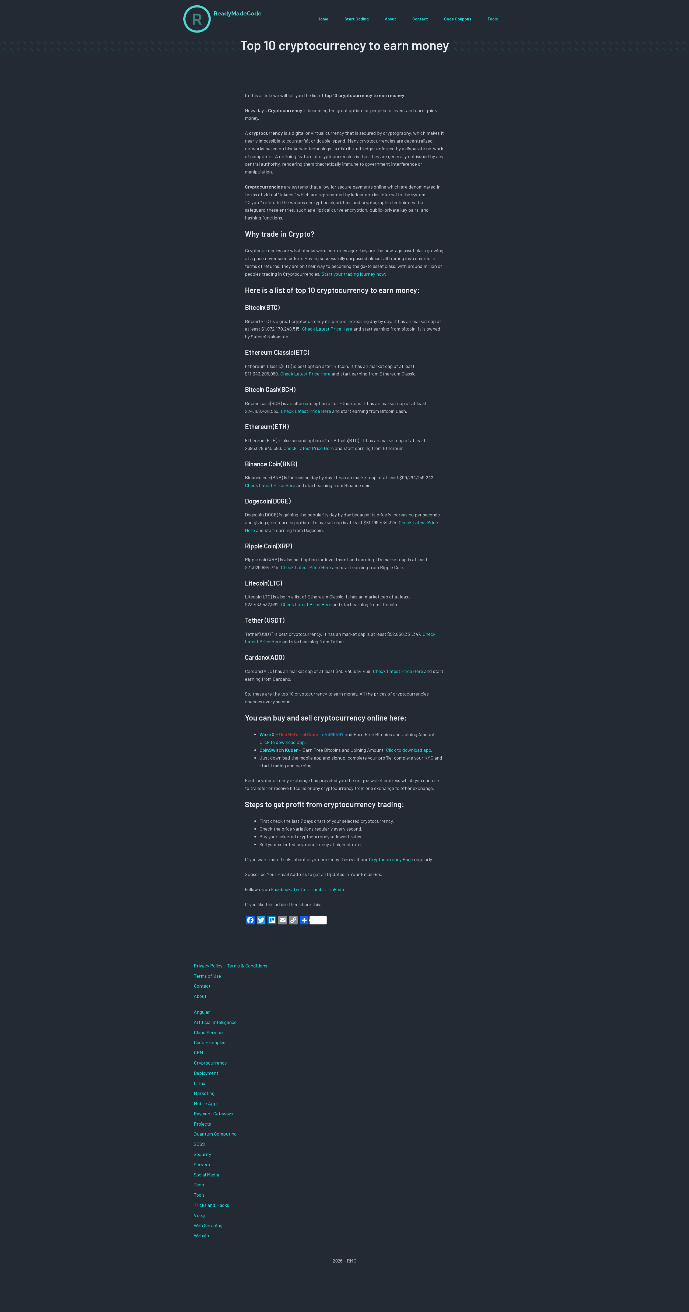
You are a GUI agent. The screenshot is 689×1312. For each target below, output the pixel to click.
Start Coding (356, 18)
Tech (199, 1184)
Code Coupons (457, 18)
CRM (198, 1052)
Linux (199, 1083)
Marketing (204, 1093)
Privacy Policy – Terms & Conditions (230, 966)
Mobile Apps (206, 1103)
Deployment (206, 1073)
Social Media (206, 1175)
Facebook (281, 889)
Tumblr (318, 889)
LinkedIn (337, 889)
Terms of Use (207, 976)
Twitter (300, 889)
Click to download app (282, 742)
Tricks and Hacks (211, 1205)
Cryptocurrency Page (391, 859)
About (390, 18)
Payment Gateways (213, 1113)
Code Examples (209, 1042)
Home (323, 18)
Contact (420, 18)
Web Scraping (208, 1225)
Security (202, 1154)
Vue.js (200, 1215)
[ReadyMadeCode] (222, 19)
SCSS (199, 1144)
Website (202, 1235)
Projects (202, 1124)
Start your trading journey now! (354, 274)
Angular (202, 1012)
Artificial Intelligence (215, 1022)
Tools (492, 18)
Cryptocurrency (210, 1063)
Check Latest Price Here (327, 329)
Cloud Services (209, 1032)
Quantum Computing (215, 1134)
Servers (202, 1164)
